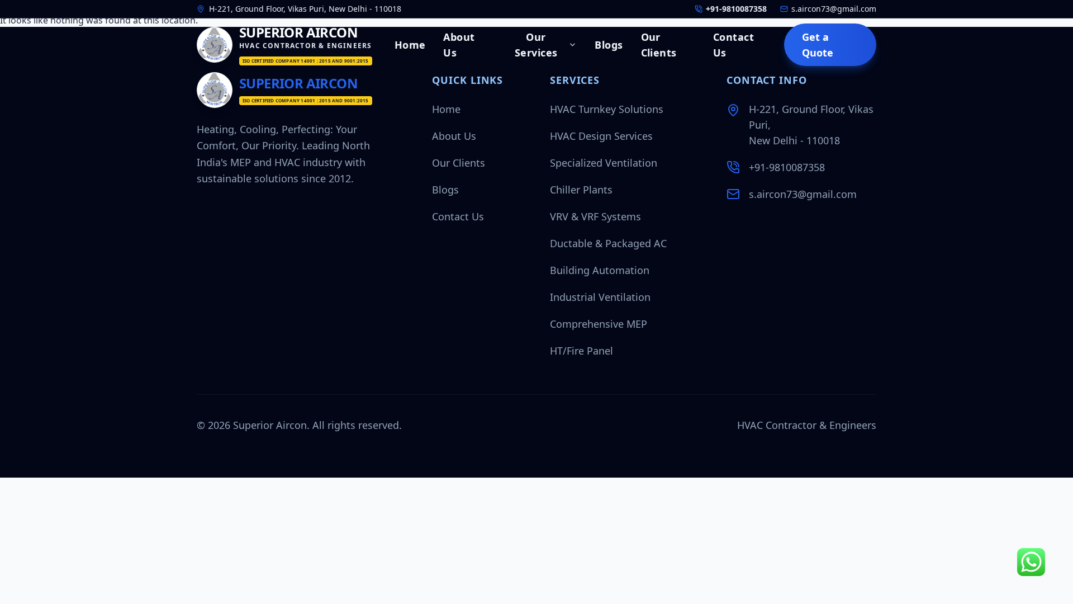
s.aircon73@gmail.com (803, 194)
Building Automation (599, 270)
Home (410, 44)
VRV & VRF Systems (595, 216)
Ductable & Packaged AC (608, 243)
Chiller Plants (581, 189)
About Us (458, 44)
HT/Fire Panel (581, 350)
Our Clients (659, 44)
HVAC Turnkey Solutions (606, 109)
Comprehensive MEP (598, 324)
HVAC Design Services (601, 136)
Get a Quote (817, 44)
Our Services (536, 44)
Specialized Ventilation (603, 162)
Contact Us (733, 44)
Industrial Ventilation (600, 297)
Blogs (609, 44)
